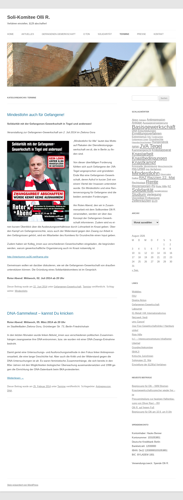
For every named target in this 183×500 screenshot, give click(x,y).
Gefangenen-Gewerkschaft (58, 34)
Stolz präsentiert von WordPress (22, 485)
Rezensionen (141, 186)
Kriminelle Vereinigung (144, 166)
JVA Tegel (151, 146)
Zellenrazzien (141, 201)
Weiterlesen (15, 377)
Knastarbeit (142, 153)
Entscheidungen (147, 130)
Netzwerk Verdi (139, 317)
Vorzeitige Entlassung (146, 197)
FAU (149, 137)
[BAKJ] (135, 351)
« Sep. (135, 270)
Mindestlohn (21, 291)
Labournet (137, 308)
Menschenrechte (165, 166)
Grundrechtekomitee (142, 347)
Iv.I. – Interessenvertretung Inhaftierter (152, 339)
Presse (141, 34)
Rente (152, 181)
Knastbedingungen (149, 158)
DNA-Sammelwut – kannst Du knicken (40, 313)
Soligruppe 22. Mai (141, 360)
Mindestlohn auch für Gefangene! (35, 114)
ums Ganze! (138, 321)
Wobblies (136, 291)
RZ (169, 186)
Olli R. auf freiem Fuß (143, 407)
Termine (124, 34)
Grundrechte (156, 139)
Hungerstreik (160, 142)
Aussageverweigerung (155, 122)
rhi (153, 186)
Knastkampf (144, 162)
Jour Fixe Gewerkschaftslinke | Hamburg (153, 326)
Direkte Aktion (139, 300)
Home (10, 34)
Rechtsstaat (138, 182)
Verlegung (154, 194)
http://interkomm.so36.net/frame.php (27, 256)
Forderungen (157, 137)
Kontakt (159, 34)
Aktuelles (27, 34)
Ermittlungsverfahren (147, 133)
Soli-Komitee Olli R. (28, 17)
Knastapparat (161, 150)
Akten (135, 119)
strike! (135, 330)
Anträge (137, 122)
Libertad (136, 343)
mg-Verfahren (153, 169)
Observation (165, 174)
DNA (9, 390)
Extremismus (139, 136)
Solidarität (105, 34)
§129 (154, 200)
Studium (139, 194)
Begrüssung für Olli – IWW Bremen (150, 386)
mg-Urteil (138, 169)
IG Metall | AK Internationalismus (149, 313)
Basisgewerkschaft (153, 127)
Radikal (135, 178)
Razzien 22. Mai (161, 177)
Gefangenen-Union (140, 139)
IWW (135, 147)
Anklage (142, 120)
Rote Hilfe (161, 186)
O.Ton (86, 34)
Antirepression (103, 386)
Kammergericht (141, 150)
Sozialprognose (161, 191)
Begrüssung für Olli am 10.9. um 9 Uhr (152, 411)
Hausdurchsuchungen (141, 142)
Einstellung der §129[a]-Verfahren (149, 364)
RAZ (143, 177)
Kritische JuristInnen (142, 356)
